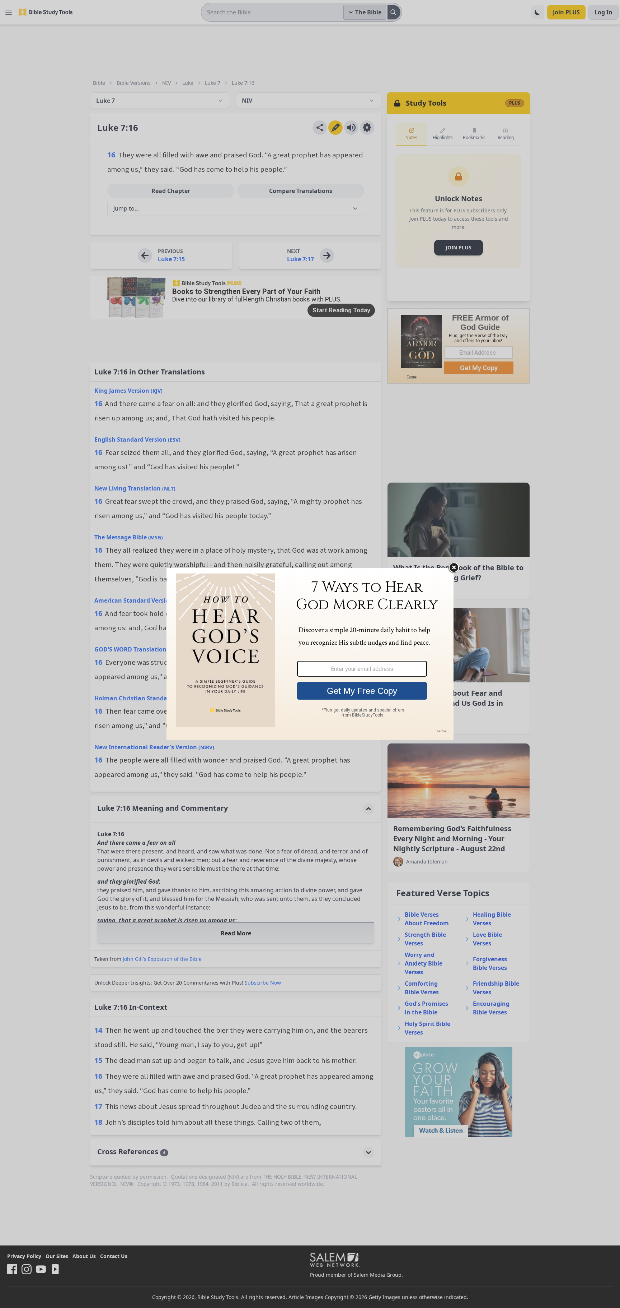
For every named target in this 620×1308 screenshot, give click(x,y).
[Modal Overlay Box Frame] (310, 654)
